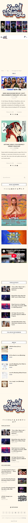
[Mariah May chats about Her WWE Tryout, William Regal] (5, 298)
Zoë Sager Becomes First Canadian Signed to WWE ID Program (18, 314)
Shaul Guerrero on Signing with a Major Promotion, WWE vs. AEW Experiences (19, 306)
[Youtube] (12, 512)
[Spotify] (18, 512)
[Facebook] (3, 512)
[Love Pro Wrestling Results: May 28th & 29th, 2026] (22, 490)
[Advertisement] (14, 54)
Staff (16, 96)
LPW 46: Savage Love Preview (6, 497)
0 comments (19, 112)
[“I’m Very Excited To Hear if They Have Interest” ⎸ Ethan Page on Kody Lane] (22, 472)
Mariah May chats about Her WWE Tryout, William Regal (18, 296)
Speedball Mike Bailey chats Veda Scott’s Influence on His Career (18, 323)
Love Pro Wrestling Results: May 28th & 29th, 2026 (8, 488)
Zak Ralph (16, 148)
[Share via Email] (17, 114)
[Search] (26, 37)
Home (2, 70)
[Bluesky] (24, 512)
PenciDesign (24, 517)
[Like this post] (10, 114)
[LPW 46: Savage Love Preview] (22, 498)
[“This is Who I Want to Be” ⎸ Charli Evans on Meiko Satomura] (5, 289)
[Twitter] (6, 512)
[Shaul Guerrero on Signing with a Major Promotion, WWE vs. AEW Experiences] (5, 306)
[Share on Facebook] (12, 114)
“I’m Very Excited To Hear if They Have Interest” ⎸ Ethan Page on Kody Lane (8, 471)
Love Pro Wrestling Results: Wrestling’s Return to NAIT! (8, 479)
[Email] (15, 512)
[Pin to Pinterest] (15, 114)
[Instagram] (9, 512)
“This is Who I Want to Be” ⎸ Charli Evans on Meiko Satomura (18, 288)
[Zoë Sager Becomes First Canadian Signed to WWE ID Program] (5, 315)
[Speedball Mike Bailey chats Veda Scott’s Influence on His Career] (5, 324)
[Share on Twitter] (14, 114)
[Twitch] (21, 512)
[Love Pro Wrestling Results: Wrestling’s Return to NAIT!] (22, 481)
